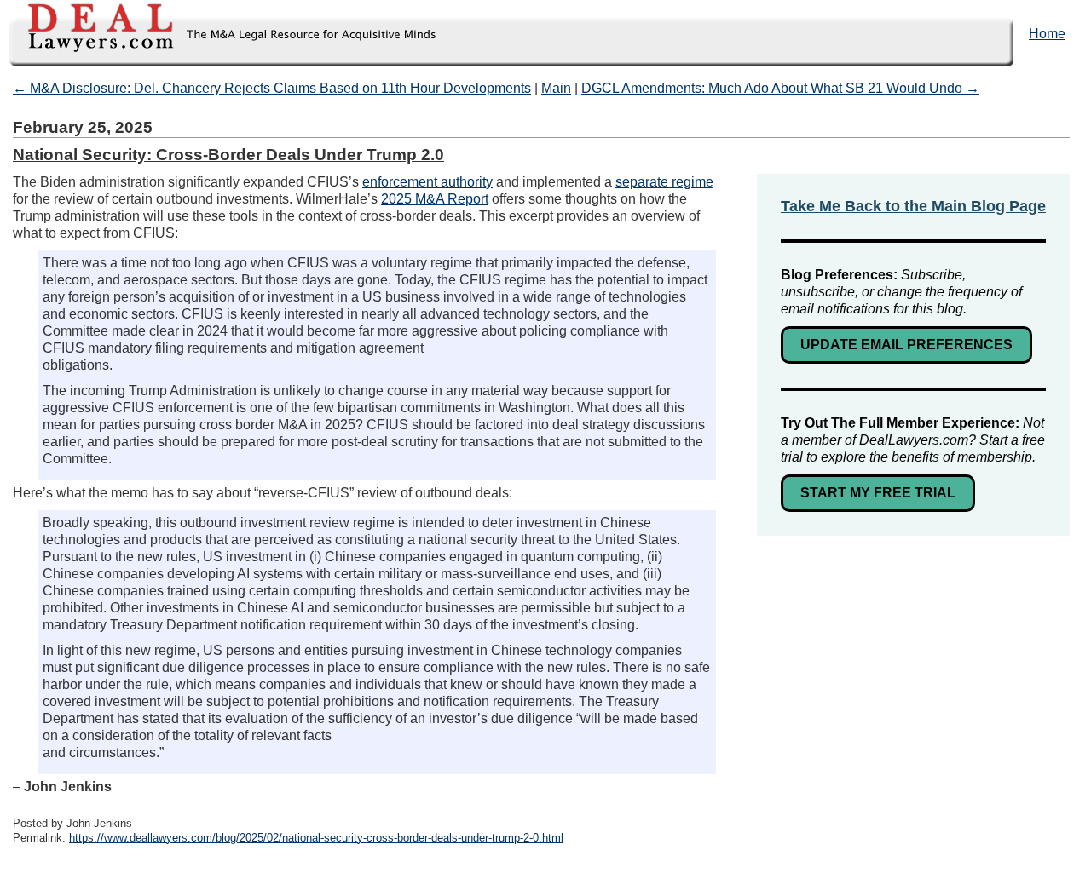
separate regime (664, 182)
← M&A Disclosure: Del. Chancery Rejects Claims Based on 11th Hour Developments (272, 88)
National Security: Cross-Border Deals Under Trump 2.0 (228, 155)
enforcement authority (427, 182)
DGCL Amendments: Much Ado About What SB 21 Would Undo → (780, 88)
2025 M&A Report (434, 199)
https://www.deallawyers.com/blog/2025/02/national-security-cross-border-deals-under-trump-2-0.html (316, 837)
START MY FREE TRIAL (877, 492)
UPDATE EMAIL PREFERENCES (906, 344)
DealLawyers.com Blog (219, 33)
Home (1047, 33)
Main (556, 88)
